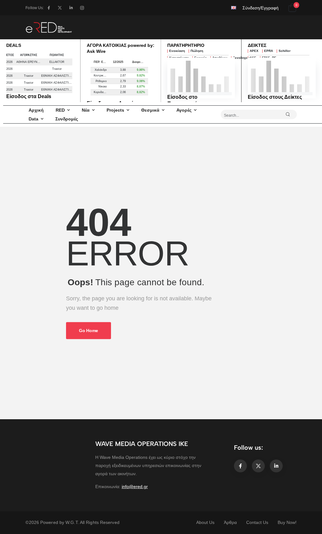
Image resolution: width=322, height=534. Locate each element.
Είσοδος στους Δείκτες (275, 97)
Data (33, 118)
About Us (205, 522)
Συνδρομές (66, 118)
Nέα (86, 110)
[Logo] (48, 27)
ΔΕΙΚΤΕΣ (257, 45)
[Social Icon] (48, 7)
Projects (115, 110)
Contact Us (257, 522)
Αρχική (36, 110)
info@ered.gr (135, 486)
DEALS (13, 45)
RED (60, 110)
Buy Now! (287, 522)
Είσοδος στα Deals (28, 96)
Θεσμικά (150, 110)
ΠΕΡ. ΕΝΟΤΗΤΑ (102, 62)
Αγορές (184, 110)
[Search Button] (290, 114)
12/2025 (118, 62)
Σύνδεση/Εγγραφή (260, 7)
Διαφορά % (140, 62)
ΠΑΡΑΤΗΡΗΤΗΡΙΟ (185, 45)
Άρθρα (230, 522)
